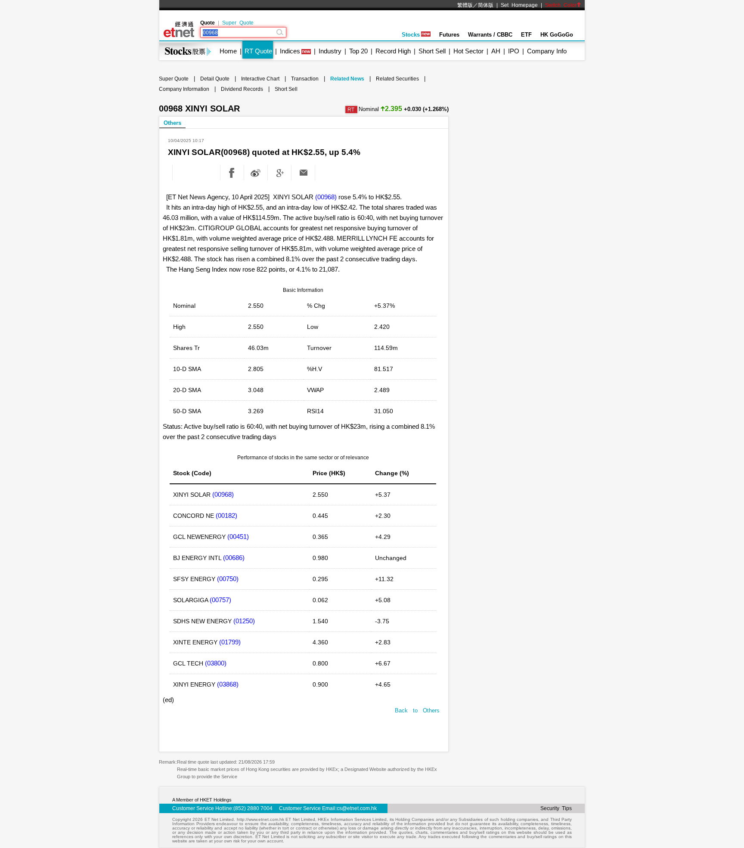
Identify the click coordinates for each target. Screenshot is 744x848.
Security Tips (556, 808)
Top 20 (358, 51)
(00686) (234, 557)
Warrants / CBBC (490, 34)
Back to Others (417, 710)
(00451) (238, 536)
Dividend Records (242, 89)
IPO (513, 51)
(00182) (226, 515)
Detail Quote (214, 79)
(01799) (230, 642)
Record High (393, 51)
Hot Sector (468, 51)
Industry (330, 51)
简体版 (485, 5)
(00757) (220, 600)
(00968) (326, 197)
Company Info (547, 51)
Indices (290, 51)
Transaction (305, 79)
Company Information (184, 89)
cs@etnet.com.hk (357, 808)
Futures (449, 34)
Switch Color (561, 5)
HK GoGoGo (556, 34)
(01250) (244, 621)
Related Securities (397, 79)
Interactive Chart (260, 79)
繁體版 (465, 5)
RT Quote (258, 51)
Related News (347, 79)
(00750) (228, 578)
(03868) (228, 684)
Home (228, 51)
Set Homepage (519, 5)
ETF (526, 34)
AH (495, 51)
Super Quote (238, 23)
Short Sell (432, 51)
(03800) (215, 663)
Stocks (411, 34)
